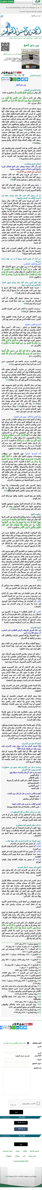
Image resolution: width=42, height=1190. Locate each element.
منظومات (9, 1156)
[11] (7, 380)
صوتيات (17, 1156)
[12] (34, 404)
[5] (13, 190)
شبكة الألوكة (37, 38)
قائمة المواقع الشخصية (20, 1161)
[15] (5, 491)
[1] (25, 130)
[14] (16, 448)
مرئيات (17, 1151)
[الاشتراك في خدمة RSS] (36, 8)
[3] (20, 159)
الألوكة (7, 1176)
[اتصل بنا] (22, 12)
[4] (11, 180)
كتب (24, 1156)
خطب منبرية (32, 1156)
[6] (6, 209)
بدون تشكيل (8, 75)
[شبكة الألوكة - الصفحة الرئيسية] (32, 8)
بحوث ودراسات (7, 1151)
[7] (16, 293)
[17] (39, 580)
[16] (11, 509)
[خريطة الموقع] (38, 8)
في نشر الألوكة (21, 1128)
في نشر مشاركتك (21, 1122)
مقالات (25, 1151)
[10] (10, 364)
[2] (34, 143)
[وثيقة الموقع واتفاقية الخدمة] (14, 8)
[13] (18, 406)
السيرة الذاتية (34, 1151)
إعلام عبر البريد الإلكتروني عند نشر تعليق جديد (14, 1043)
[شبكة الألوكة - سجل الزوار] (25, 8)
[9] (22, 311)
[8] (25, 303)
